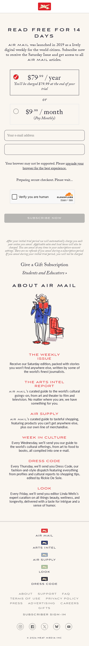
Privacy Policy (62, 598)
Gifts (44, 608)
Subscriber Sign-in (44, 614)
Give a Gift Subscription (44, 265)
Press (16, 603)
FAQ (66, 594)
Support (47, 594)
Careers (69, 603)
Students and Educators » (44, 274)
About (26, 594)
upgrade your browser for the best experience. (53, 166)
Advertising (41, 603)
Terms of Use (25, 598)
